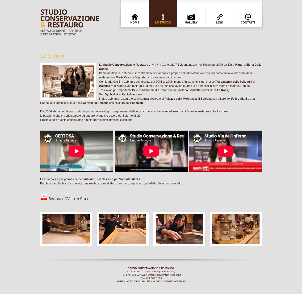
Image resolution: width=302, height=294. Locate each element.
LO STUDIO (132, 281)
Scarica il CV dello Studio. (70, 199)
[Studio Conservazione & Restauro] (66, 245)
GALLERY (146, 281)
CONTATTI (167, 281)
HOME (120, 281)
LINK (157, 281)
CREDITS (180, 281)
